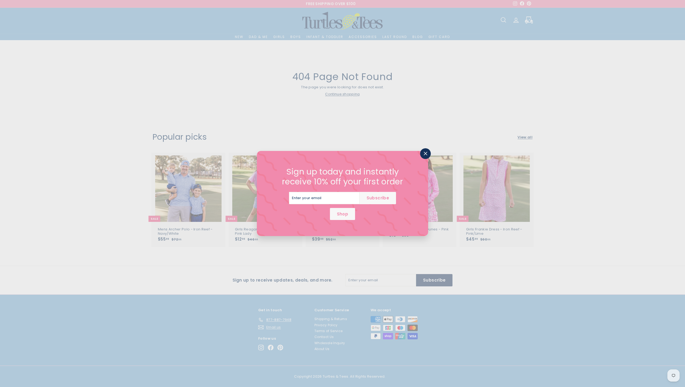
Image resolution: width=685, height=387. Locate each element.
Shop (342, 214)
